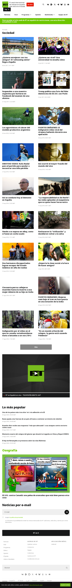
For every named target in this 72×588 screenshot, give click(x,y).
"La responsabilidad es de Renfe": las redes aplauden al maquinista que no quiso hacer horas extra (54, 200)
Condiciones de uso (33, 559)
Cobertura (30, 553)
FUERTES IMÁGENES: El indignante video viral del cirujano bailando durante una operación (52, 131)
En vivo (30, 4)
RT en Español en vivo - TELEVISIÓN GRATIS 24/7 (23, 395)
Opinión (38, 15)
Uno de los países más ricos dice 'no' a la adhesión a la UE (23, 412)
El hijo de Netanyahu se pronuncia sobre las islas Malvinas (24, 441)
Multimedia (49, 15)
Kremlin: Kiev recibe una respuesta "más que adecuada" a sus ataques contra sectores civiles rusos (34, 426)
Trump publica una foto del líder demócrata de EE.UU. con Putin (53, 92)
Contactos (30, 547)
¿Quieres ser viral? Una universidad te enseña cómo (51, 58)
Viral (16, 15)
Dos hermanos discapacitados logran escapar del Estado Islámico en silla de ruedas (16, 265)
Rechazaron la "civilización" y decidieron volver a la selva (52, 232)
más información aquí (35, 585)
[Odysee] (29, 574)
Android (53, 544)
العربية (27, 580)
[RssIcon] (46, 574)
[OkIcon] (64, 4)
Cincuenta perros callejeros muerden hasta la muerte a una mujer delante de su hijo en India (17, 289)
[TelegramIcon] (58, 4)
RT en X (36, 533)
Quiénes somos (32, 544)
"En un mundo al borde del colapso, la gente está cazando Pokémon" (52, 333)
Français (49, 580)
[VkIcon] (48, 4)
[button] (36, 373)
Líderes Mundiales (8, 559)
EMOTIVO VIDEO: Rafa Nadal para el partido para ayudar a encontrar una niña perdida (16, 166)
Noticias (7, 15)
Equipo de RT (63, 15)
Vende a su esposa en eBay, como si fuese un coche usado (17, 232)
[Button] (43, 4)
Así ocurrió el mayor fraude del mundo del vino (52, 164)
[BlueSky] (61, 4)
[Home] (5, 5)
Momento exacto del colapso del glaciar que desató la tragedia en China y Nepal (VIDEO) (35, 434)
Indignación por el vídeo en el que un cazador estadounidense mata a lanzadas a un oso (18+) (17, 333)
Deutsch (34, 580)
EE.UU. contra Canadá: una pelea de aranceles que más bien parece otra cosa (35, 496)
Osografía (9, 450)
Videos (5, 550)
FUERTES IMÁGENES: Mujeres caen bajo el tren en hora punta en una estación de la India (53, 299)
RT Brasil (20, 580)
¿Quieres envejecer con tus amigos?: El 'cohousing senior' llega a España (16, 59)
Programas (25, 15)
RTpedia (5, 556)
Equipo (29, 550)
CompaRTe (12, 580)
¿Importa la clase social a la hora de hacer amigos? (53, 264)
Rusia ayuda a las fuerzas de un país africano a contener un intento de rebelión (32, 419)
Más (36, 347)
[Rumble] (51, 4)
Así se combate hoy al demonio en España (16, 198)
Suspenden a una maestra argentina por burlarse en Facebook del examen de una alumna (15, 95)
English (42, 580)
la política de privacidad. (16, 517)
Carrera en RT (31, 556)
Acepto (14, 517)
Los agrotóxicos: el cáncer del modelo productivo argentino (16, 128)
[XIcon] (54, 4)
